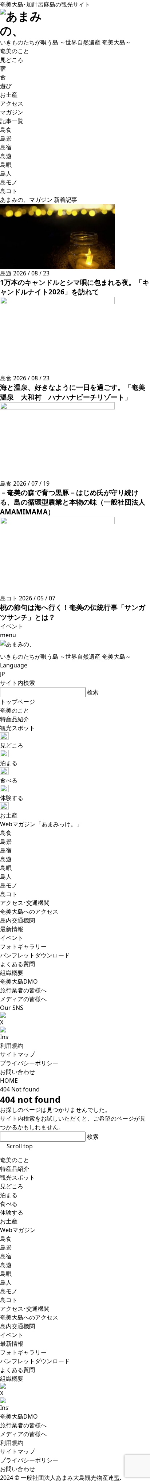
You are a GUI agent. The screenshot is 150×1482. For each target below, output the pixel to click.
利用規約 (11, 1046)
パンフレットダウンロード (35, 1361)
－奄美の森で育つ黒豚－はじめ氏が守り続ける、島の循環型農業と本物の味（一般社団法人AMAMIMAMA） (72, 502)
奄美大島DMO (19, 1416)
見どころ (11, 1186)
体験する (11, 1212)
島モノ (8, 1291)
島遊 (6, 1265)
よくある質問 (17, 1370)
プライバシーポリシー (29, 1063)
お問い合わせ (17, 1072)
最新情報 (11, 1344)
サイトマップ (17, 1054)
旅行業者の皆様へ (23, 1425)
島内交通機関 (17, 1326)
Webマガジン (18, 1230)
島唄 (6, 1274)
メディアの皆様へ (23, 1434)
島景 (6, 1247)
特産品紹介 (14, 1169)
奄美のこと (14, 1160)
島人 (6, 1282)
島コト (8, 1300)
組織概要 (11, 1379)
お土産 (8, 1221)
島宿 (6, 1256)
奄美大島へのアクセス (29, 1317)
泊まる (8, 1195)
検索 (93, 692)
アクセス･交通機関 (25, 1309)
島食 (6, 1239)
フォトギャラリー (23, 1352)
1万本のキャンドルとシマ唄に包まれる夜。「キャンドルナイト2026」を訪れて (74, 287)
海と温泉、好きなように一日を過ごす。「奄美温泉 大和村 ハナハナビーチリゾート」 (72, 392)
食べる (8, 1204)
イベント (11, 1335)
